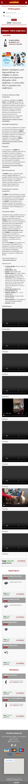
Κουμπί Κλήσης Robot (10, 622)
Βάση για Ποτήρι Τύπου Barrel (12, 576)
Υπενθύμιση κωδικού (16, 22)
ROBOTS (5, 578)
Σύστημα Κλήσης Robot (10, 645)
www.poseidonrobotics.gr (9, 260)
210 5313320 (15, 738)
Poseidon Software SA (14, 780)
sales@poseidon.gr (15, 741)
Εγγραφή (9, 22)
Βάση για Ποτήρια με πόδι (11, 599)
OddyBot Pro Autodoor (10, 675)
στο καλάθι (20, 561)
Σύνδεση (14, 20)
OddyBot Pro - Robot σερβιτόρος (13, 698)
